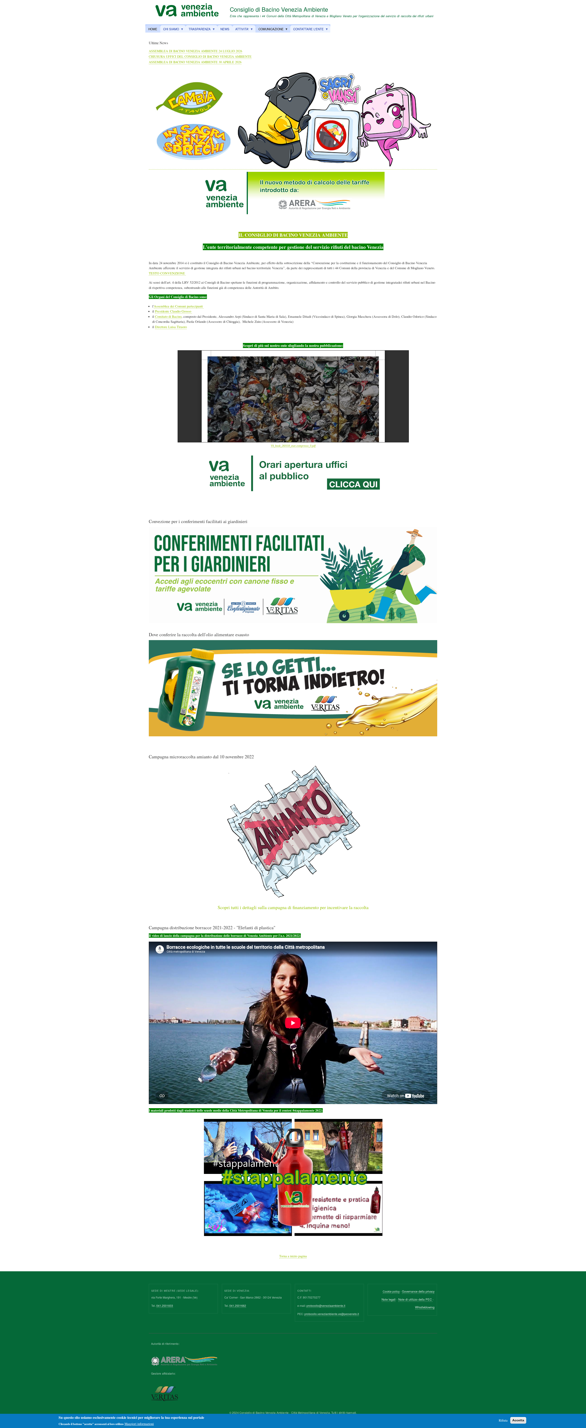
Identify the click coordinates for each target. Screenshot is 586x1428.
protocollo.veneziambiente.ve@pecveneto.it (331, 1314)
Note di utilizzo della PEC (415, 1299)
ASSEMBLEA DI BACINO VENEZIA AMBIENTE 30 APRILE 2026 (195, 62)
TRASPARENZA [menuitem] (198, 30)
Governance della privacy (418, 1291)
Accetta (518, 1420)
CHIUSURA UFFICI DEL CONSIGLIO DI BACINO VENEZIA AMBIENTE (200, 56)
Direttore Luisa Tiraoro (171, 326)
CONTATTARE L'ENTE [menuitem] (307, 30)
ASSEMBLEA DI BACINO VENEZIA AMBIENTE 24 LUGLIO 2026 (195, 51)
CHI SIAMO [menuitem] (169, 30)
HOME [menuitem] (152, 29)
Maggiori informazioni (139, 1423)
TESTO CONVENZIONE (167, 273)
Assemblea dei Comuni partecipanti (179, 306)
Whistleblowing (424, 1307)
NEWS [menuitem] (224, 29)
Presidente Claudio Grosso (173, 311)
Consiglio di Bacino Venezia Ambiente (279, 9)
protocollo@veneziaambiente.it (326, 1305)
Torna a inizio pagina (293, 1256)
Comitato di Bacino (168, 316)
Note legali (389, 1299)
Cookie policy (391, 1291)
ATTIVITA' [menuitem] (240, 30)
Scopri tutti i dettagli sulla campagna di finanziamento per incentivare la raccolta (293, 907)
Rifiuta (503, 1420)
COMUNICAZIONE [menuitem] (269, 30)
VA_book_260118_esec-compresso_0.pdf (293, 445)
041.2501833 (164, 1305)
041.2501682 (237, 1305)
